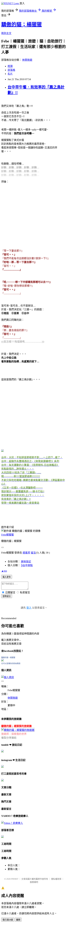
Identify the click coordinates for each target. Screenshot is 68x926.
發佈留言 (7, 596)
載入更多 (7, 577)
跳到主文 (6, 33)
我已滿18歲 (8, 920)
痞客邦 (26, 552)
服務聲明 (34, 882)
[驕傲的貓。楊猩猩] (2, 660)
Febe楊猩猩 (7, 534)
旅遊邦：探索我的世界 (14, 734)
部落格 (11, 70)
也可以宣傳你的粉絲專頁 (10, 663)
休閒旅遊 (27, 60)
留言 (33, 552)
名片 (10, 73)
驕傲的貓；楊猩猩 (21, 24)
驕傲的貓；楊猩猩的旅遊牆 (16, 726)
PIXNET (14, 879)
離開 (18, 920)
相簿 (10, 66)
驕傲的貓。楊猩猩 (8, 657)
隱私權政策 (56, 879)
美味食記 (26, 561)
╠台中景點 (27, 565)
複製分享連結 (8, 737)
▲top (4, 570)
